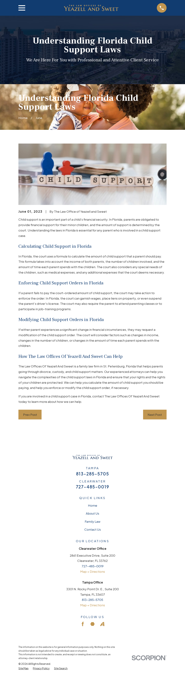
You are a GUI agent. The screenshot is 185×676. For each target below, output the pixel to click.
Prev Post (30, 415)
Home (92, 505)
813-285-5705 (92, 474)
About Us (92, 513)
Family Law (92, 521)
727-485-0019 (92, 487)
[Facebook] (83, 624)
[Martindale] (92, 624)
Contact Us (92, 529)
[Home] (91, 8)
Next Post (155, 415)
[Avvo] (102, 624)
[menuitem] (23, 668)
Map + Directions (92, 571)
